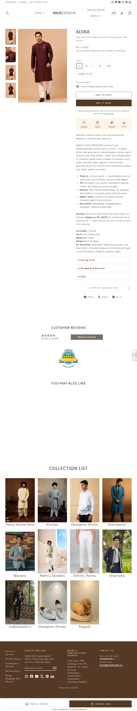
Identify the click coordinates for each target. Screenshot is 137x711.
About (94, 15)
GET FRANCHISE (38, 2)
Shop (39, 12)
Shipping (96, 51)
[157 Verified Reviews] (68, 369)
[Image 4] (21, 434)
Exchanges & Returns (12, 665)
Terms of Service (10, 653)
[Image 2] (18, 434)
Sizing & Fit (88, 260)
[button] (83, 82)
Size (78, 60)
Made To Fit (86, 74)
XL (100, 66)
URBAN (23, 2)
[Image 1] (17, 434)
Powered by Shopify (68, 688)
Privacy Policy (13, 659)
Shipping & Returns (93, 268)
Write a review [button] (87, 337)
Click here (108, 113)
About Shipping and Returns (12, 678)
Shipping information (103, 288)
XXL (109, 66)
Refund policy (12, 671)
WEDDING (10, 2)
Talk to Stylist (96, 9)
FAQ (83, 276)
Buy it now (103, 103)
